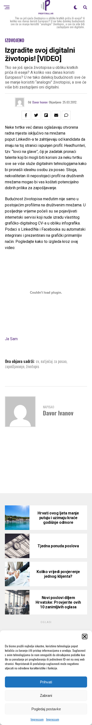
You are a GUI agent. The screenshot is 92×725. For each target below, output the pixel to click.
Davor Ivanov (40, 102)
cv (37, 361)
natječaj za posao (53, 361)
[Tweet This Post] (36, 115)
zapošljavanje (14, 366)
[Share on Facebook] (26, 115)
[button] (84, 636)
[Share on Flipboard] (46, 115)
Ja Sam (11, 339)
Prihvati (46, 682)
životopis (32, 366)
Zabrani (46, 695)
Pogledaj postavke (46, 709)
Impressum (37, 719)
